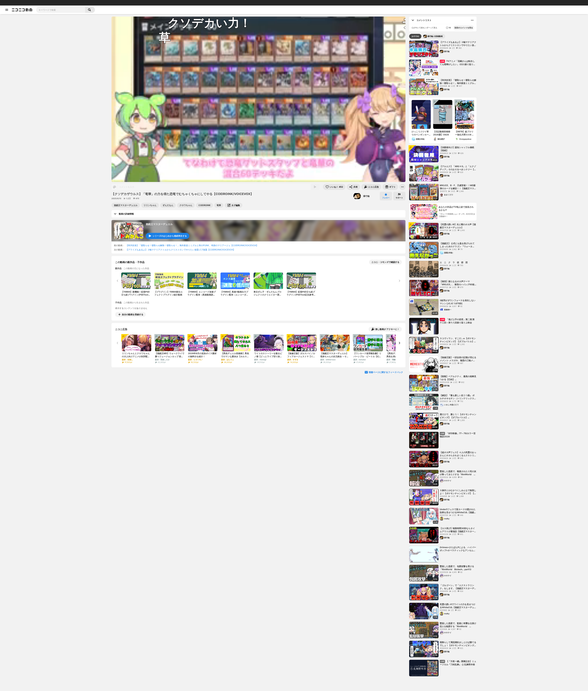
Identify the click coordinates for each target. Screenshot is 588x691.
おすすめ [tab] (415, 36)
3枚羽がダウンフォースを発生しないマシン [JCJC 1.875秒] (457, 302)
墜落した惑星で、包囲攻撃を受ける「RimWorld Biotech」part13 (457, 568)
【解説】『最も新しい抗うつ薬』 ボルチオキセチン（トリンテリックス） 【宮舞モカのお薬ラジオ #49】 (458, 397)
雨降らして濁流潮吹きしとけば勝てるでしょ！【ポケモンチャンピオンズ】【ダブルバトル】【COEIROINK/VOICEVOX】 (458, 644)
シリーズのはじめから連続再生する (170, 236)
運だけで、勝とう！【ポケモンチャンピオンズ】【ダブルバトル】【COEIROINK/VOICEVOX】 (458, 416)
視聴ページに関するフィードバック (386, 372)
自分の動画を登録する (132, 314)
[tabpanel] (443, 358)
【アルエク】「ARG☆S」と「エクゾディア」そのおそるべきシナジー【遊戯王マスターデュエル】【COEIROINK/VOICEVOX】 (458, 168)
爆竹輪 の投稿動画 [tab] (435, 36)
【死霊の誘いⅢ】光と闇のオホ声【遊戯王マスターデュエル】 (458, 226)
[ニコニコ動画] (22, 9)
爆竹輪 (366, 196)
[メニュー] (402, 187)
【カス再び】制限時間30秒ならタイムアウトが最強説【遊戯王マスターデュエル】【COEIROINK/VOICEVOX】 (458, 530)
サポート (399, 198)
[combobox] (60, 10)
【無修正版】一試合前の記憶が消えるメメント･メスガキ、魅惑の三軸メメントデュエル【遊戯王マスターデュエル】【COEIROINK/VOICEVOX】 (458, 359)
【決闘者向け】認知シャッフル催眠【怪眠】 (457, 149)
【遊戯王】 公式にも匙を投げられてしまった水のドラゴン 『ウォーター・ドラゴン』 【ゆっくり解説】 (457, 245)
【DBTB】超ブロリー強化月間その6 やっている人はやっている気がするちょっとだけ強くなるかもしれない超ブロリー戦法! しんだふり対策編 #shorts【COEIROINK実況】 (464, 133)
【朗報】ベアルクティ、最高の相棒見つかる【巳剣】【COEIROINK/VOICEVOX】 (458, 378)
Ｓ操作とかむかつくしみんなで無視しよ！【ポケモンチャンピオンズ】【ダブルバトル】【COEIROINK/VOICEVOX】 (458, 492)
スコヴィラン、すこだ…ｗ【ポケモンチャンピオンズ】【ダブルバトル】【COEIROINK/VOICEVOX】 (458, 340)
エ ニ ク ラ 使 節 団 (454, 262)
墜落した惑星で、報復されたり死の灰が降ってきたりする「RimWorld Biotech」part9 (458, 473)
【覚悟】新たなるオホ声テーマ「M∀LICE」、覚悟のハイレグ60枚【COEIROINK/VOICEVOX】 (457, 283)
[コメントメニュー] (472, 20)
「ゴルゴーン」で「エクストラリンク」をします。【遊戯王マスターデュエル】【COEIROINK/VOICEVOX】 (458, 587)
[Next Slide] (399, 343)
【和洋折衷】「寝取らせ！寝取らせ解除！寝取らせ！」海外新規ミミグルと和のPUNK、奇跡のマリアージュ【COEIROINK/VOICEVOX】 (192, 245)
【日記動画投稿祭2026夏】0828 (441, 133)
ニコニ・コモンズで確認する (385, 262)
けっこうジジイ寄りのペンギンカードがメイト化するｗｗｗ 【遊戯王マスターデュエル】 (420, 133)
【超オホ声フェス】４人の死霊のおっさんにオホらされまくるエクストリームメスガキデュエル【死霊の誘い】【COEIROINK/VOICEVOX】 (458, 454)
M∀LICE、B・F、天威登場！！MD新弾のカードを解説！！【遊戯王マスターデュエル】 (458, 187)
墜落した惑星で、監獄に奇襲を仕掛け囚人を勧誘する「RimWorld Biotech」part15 (458, 625)
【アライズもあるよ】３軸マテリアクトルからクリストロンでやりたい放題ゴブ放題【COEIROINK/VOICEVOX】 (180, 249)
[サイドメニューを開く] (7, 10)
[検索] (90, 10)
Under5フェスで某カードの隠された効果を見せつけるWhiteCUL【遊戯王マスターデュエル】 (458, 511)
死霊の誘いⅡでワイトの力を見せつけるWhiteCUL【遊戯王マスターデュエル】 (458, 606)
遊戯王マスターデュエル (159, 224)
